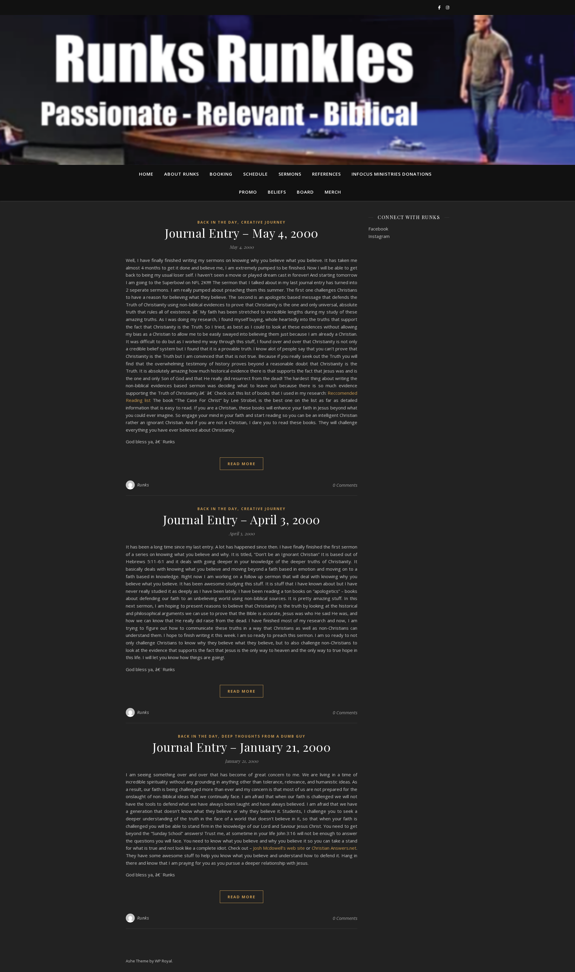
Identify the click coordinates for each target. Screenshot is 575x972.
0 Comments (345, 485)
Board (305, 192)
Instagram (379, 236)
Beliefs (277, 192)
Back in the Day (217, 222)
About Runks (181, 174)
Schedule (255, 174)
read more (241, 463)
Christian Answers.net (334, 848)
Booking (221, 174)
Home (146, 174)
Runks (143, 485)
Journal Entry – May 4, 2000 (241, 233)
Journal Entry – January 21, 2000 (241, 747)
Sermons (290, 174)
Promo (248, 192)
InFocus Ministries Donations (392, 174)
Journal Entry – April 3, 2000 (241, 519)
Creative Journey (263, 222)
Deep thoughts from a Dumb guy (263, 736)
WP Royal (163, 961)
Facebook (378, 229)
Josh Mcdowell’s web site (279, 848)
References (326, 174)
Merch (333, 192)
